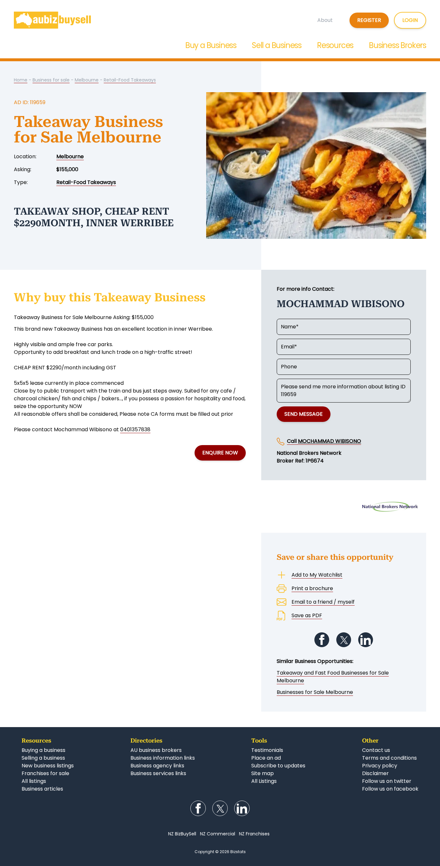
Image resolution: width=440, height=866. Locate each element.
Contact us (376, 750)
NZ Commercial (217, 834)
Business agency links (157, 765)
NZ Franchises (254, 834)
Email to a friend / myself (323, 602)
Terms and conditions (389, 758)
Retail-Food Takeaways (130, 80)
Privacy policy (379, 765)
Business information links (162, 758)
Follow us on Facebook (322, 639)
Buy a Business (210, 45)
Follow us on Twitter (343, 639)
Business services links (158, 773)
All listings (34, 781)
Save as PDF (307, 615)
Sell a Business (276, 45)
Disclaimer (375, 773)
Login (410, 20)
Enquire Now (220, 452)
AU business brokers (156, 750)
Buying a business (43, 750)
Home (20, 80)
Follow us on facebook (390, 789)
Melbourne (87, 80)
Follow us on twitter (386, 781)
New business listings (48, 765)
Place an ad (266, 758)
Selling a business (43, 758)
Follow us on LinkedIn (365, 639)
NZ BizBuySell (182, 834)
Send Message (303, 414)
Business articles (42, 789)
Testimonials (267, 750)
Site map (262, 773)
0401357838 (135, 429)
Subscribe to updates (278, 765)
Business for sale (51, 80)
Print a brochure (312, 588)
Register (369, 20)
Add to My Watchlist (317, 575)
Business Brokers (397, 45)
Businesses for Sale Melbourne (315, 692)
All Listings (264, 781)
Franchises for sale (45, 773)
